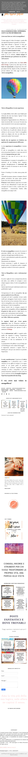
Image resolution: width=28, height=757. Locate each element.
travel (11, 390)
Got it (18, 11)
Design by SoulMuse (14, 755)
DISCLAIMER (3, 747)
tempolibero (4, 390)
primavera (12, 389)
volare (4, 391)
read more (7, 488)
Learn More (12, 11)
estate (3, 388)
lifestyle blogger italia (18, 388)
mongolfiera (5, 389)
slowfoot (19, 389)
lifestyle (8, 388)
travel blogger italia (20, 390)
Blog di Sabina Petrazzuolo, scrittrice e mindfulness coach (15, 753)
